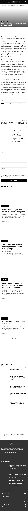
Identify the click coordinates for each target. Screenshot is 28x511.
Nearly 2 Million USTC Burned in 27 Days (13, 323)
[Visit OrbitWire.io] (14, 35)
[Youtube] (17, 457)
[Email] (14, 111)
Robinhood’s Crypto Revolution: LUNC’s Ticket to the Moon (22, 124)
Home (2, 5)
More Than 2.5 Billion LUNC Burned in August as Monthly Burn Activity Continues (13, 285)
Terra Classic (4, 21)
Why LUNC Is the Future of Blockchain (7, 123)
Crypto (6, 103)
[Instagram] (4, 457)
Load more (13, 338)
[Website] (16, 143)
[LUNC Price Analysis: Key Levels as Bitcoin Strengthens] (14, 198)
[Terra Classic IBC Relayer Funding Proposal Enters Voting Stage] (14, 233)
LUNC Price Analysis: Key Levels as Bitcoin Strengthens (14, 211)
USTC (3, 105)
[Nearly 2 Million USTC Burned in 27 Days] (14, 311)
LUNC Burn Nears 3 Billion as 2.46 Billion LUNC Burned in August (17, 403)
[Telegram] (17, 111)
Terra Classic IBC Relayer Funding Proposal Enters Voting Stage (12, 247)
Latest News (7, 5)
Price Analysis (5, 206)
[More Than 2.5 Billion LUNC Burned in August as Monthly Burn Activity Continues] (14, 272)
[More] (20, 111)
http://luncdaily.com (15, 132)
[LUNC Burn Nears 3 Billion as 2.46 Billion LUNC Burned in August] (5, 404)
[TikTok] (9, 457)
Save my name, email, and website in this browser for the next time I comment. (13, 176)
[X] (11, 111)
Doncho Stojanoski (16, 130)
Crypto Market (12, 103)
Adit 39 (10, 468)
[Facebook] (8, 111)
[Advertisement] (14, 350)
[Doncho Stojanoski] (6, 137)
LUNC (18, 103)
